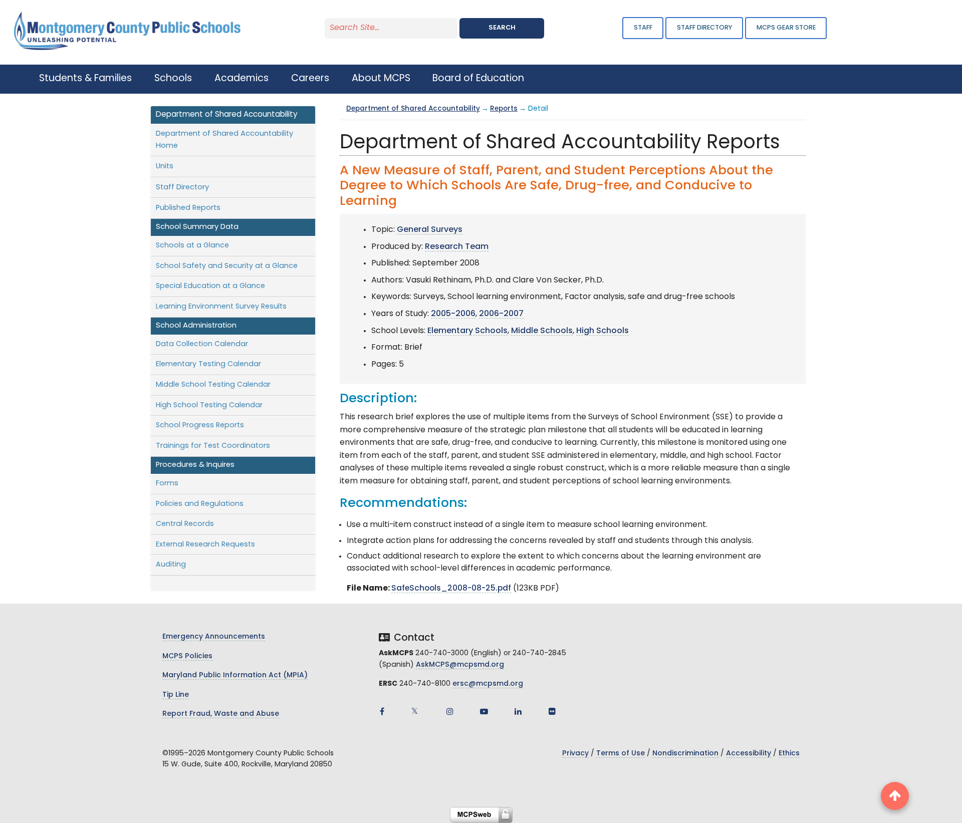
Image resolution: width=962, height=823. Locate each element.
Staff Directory (182, 187)
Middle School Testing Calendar (213, 385)
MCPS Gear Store (786, 28)
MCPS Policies (187, 656)
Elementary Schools (467, 331)
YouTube (484, 711)
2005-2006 (453, 314)
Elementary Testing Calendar (208, 364)
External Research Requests (205, 544)
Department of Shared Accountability (413, 109)
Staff (643, 28)
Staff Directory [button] (704, 28)
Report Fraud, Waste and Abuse (220, 714)
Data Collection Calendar (202, 344)
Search (502, 28)
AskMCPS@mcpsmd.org (460, 665)
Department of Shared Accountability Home (224, 140)
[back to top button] (895, 796)
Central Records (185, 524)
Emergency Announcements (213, 637)
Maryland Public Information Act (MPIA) (235, 675)
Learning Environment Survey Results (221, 307)
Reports (504, 109)
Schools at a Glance (192, 245)
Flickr (552, 711)
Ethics (789, 753)
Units (164, 166)
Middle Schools (542, 331)
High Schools (602, 331)
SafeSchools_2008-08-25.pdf (451, 589)
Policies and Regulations (200, 504)
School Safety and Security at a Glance (227, 266)
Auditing (171, 565)
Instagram (450, 711)
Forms (167, 483)
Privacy (575, 753)
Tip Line (175, 695)
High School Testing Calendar (209, 405)
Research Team (457, 247)
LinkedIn (518, 711)
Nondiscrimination (685, 753)
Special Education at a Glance (210, 286)
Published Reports (188, 208)
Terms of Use (620, 753)
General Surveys (429, 230)
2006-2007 (501, 314)
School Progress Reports (200, 425)
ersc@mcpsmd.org (487, 684)
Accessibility (748, 753)
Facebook (382, 711)
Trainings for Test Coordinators (213, 446)
